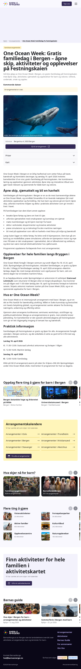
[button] (75, 3)
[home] (11, 4)
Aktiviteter (62, 636)
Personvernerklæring (70, 665)
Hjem (5, 41)
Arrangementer (14, 41)
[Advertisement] (40, 24)
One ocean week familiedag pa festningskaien (39, 41)
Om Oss (61, 648)
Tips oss (66, 4)
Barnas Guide (63, 640)
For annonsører (64, 644)
